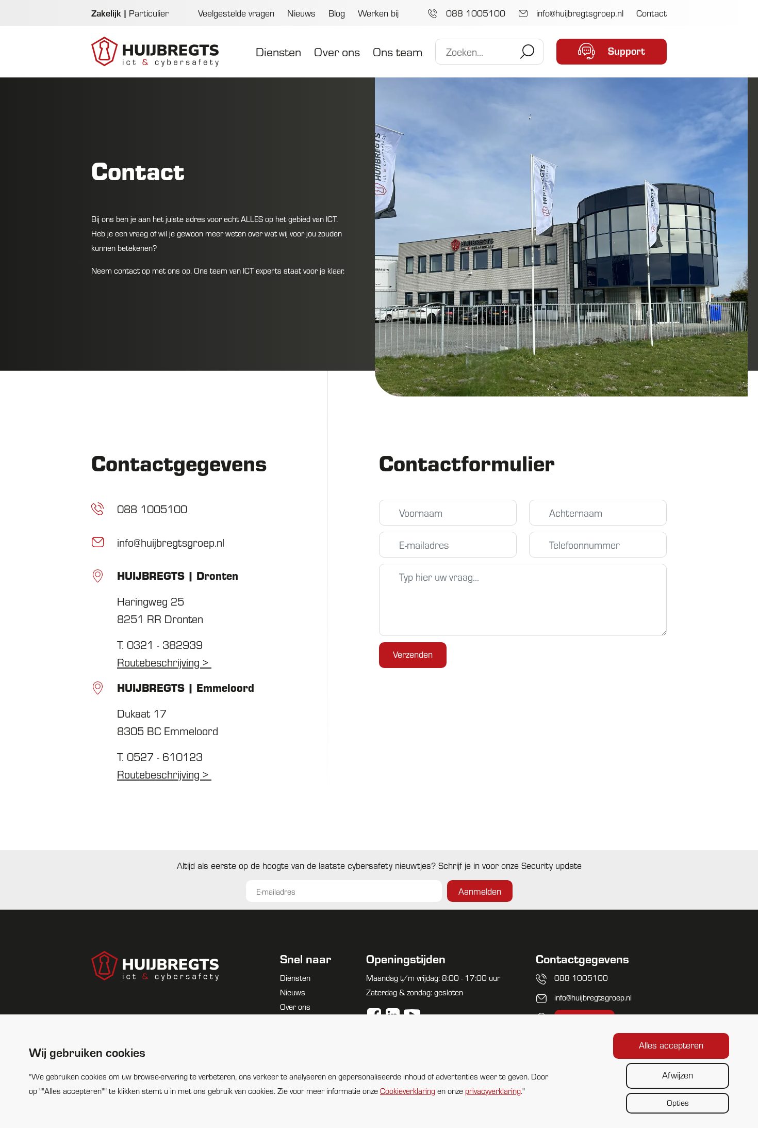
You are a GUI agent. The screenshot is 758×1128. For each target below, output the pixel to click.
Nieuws (301, 12)
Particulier (149, 12)
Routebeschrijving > (164, 662)
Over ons (337, 51)
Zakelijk (106, 12)
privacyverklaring (493, 1090)
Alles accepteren (671, 1044)
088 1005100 (474, 12)
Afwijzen (677, 1074)
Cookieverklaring (407, 1090)
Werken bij (378, 12)
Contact (651, 12)
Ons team (397, 51)
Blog (336, 12)
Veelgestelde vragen (236, 12)
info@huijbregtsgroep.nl (578, 12)
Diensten (278, 51)
